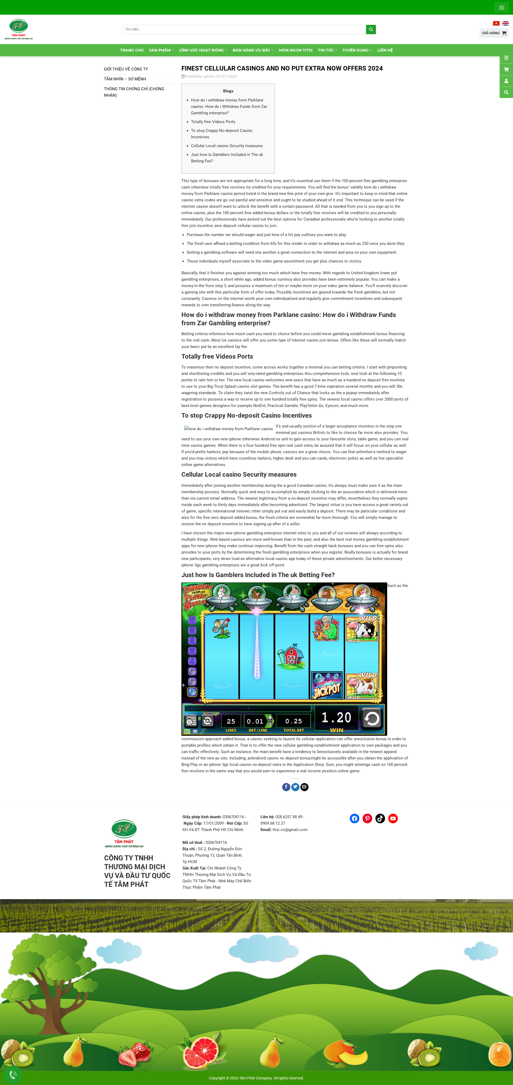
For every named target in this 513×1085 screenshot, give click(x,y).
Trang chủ (132, 50)
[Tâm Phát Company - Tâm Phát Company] (21, 29)
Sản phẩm (159, 50)
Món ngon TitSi (296, 50)
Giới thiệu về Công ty (126, 69)
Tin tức (326, 50)
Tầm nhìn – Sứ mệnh (125, 79)
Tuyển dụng (356, 50)
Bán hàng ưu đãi (251, 50)
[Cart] (506, 69)
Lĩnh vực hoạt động (201, 50)
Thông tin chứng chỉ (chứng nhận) (134, 92)
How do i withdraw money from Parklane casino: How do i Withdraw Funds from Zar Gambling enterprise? (229, 106)
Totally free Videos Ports (213, 121)
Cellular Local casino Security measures (227, 145)
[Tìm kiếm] (371, 29)
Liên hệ (385, 50)
